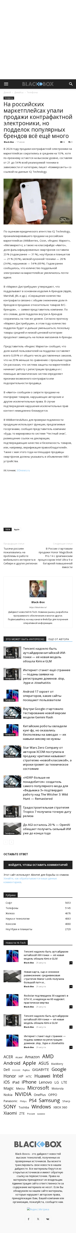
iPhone (29, 1082)
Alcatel (18, 1057)
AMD (48, 1056)
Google (58, 1069)
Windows (41, 1107)
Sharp (66, 1101)
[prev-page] (6, 842)
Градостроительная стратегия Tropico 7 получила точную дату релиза (47, 811)
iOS (7, 1082)
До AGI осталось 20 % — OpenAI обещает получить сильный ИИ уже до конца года (47, 829)
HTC (29, 1076)
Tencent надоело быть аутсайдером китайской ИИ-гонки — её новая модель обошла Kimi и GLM (44, 654)
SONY (10, 1107)
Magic (9, 1088)
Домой (7, 92)
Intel (58, 1076)
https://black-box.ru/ (38, 607)
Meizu (20, 1088)
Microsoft (38, 1088)
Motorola (57, 1088)
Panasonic (10, 1101)
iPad (15, 1082)
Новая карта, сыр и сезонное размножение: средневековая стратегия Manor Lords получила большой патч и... (44, 977)
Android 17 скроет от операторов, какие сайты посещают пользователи (42, 695)
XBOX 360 (60, 1107)
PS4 (32, 1100)
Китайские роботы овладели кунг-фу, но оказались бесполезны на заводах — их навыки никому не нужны (45, 732)
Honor (10, 1076)
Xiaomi (10, 1113)
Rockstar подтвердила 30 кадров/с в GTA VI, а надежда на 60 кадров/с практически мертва (46, 999)
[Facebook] (28, 1219)
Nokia (8, 1095)
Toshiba (24, 1107)
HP (21, 1076)
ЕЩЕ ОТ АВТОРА (58, 639)
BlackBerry (57, 1063)
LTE (64, 1082)
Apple (16, 529)
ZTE (22, 1113)
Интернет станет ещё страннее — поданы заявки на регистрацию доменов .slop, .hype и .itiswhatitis (46, 676)
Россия (31, 1113)
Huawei (42, 1076)
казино (41, 1113)
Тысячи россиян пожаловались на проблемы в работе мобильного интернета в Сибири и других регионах (20, 556)
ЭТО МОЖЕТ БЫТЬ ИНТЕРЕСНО (25, 639)
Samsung (49, 1100)
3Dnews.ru (23, 470)
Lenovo (45, 1082)
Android (12, 1063)
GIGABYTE (40, 1069)
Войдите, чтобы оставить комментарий (38, 865)
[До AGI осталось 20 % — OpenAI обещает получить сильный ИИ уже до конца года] (12, 829)
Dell (7, 1069)
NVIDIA (23, 1094)
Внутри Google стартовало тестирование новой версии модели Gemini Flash (44, 713)
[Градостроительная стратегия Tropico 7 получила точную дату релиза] (12, 811)
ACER (8, 1057)
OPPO (52, 1095)
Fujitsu (26, 1070)
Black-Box (9, 142)
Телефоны (32, 92)
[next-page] (11, 842)
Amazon (32, 1057)
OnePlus (40, 1095)
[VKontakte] (47, 1219)
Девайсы (19, 92)
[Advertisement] (38, 40)
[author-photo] (38, 597)
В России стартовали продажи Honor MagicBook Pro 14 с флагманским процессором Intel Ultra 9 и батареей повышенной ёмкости (55, 558)
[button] (6, 84)
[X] (38, 1219)
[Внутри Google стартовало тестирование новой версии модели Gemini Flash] (12, 713)
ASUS (44, 1063)
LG (56, 1082)
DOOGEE (16, 1070)
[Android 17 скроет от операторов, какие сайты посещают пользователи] (12, 695)
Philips (23, 1101)
